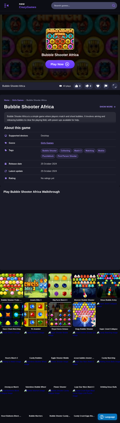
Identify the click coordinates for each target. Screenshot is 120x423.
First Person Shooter (67, 156)
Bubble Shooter (49, 151)
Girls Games (18, 100)
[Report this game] (106, 86)
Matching (90, 151)
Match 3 (77, 151)
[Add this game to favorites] (98, 86)
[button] (114, 86)
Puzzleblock (48, 156)
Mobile (101, 151)
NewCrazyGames (23, 5)
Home (6, 100)
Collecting (65, 151)
